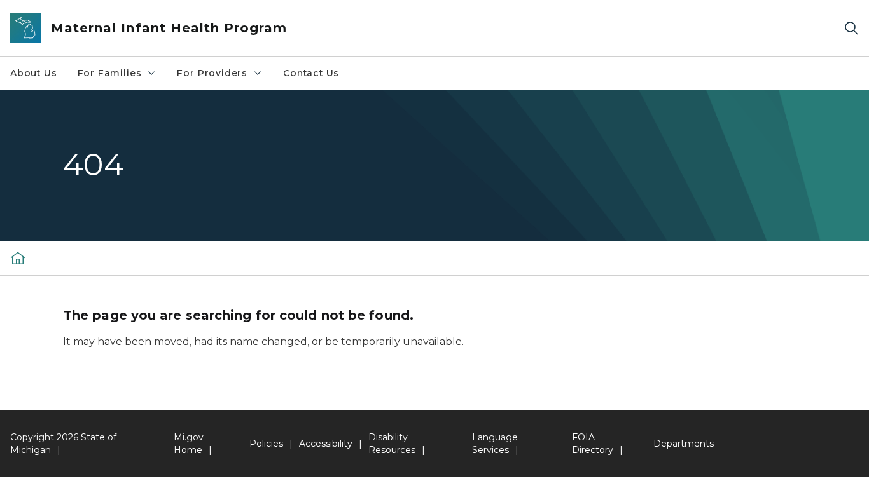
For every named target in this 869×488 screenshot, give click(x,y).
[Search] (851, 28)
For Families (110, 73)
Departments (683, 443)
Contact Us (311, 73)
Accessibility (325, 443)
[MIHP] (17, 258)
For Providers (212, 73)
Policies (266, 443)
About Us (33, 73)
